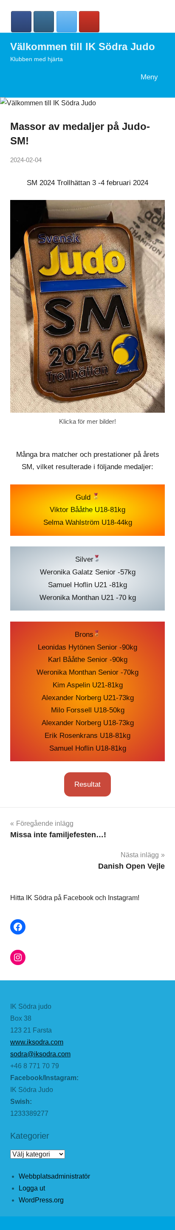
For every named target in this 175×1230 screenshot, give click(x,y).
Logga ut (32, 1188)
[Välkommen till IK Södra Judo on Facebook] (21, 21)
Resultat (87, 784)
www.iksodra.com (36, 1042)
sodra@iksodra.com (40, 1054)
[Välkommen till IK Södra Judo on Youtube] (89, 21)
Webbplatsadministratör (54, 1176)
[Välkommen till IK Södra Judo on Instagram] (44, 21)
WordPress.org (41, 1200)
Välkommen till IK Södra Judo (82, 46)
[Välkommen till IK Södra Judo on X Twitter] (66, 21)
